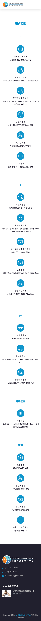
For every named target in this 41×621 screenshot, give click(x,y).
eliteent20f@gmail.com (14, 576)
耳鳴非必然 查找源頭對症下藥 (23, 591)
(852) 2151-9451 (11, 568)
